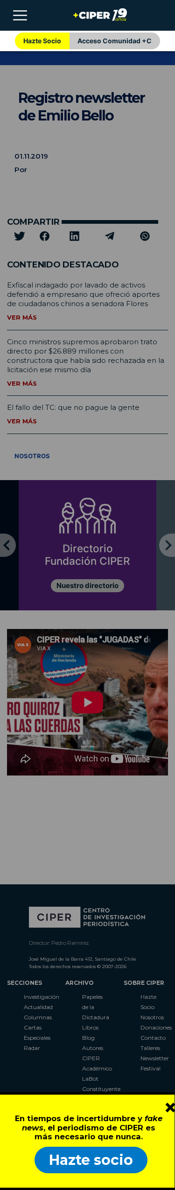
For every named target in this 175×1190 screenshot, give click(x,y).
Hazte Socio (42, 41)
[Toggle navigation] (20, 15)
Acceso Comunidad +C (114, 41)
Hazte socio (91, 1160)
